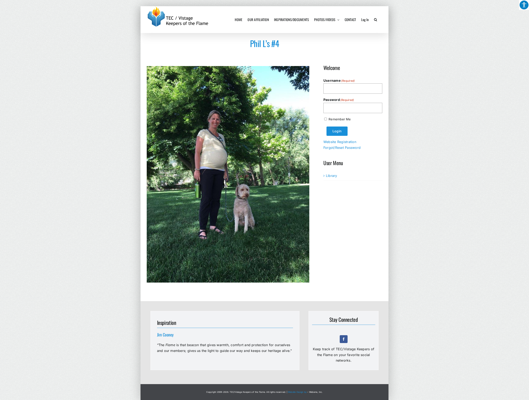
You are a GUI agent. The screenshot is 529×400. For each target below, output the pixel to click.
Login (337, 131)
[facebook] (344, 339)
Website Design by (297, 392)
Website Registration (339, 142)
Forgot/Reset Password (342, 148)
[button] (375, 19)
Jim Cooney (165, 334)
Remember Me (340, 119)
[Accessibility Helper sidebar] (524, 5)
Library (331, 176)
